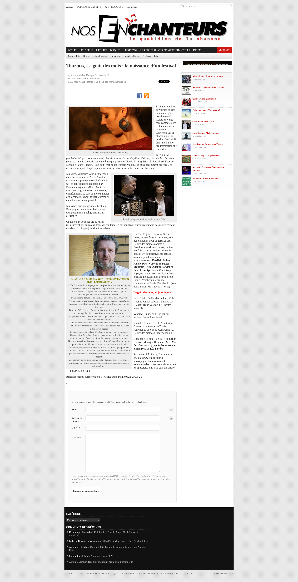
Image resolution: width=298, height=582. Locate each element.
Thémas (147, 56)
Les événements (128, 573)
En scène (87, 50)
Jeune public (74, 56)
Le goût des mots (105, 82)
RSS (146, 96)
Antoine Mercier (78, 561)
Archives (224, 50)
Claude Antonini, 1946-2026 (97, 556)
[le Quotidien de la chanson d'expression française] (149, 28)
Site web (76, 427)
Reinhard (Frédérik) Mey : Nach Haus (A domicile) (103, 533)
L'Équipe (101, 50)
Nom (74, 409)
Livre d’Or (130, 50)
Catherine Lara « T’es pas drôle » (207, 110)
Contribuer (132, 7)
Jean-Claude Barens (84, 82)
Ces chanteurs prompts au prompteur (113, 561)
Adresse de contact (77, 419)
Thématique (182, 573)
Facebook (139, 96)
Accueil (69, 7)
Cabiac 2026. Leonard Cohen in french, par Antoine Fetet (107, 548)
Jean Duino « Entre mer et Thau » (207, 144)
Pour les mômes (147, 573)
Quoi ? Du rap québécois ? (204, 98)
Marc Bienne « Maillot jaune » (205, 132)
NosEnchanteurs (224, 573)
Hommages (116, 56)
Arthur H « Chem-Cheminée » (206, 178)
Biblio (86, 56)
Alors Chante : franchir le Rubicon (207, 75)
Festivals (95, 78)
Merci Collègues (132, 56)
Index (197, 50)
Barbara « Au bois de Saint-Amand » (209, 87)
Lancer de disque (108, 573)
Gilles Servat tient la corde (203, 121)
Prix (156, 56)
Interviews (91, 573)
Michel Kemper (86, 75)
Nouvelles (120, 82)
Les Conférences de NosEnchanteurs (165, 50)
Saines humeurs (100, 56)
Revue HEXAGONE (114, 7)
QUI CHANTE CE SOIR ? (89, 7)
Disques (115, 50)
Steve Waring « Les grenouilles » (206, 155)
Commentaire (76, 437)
